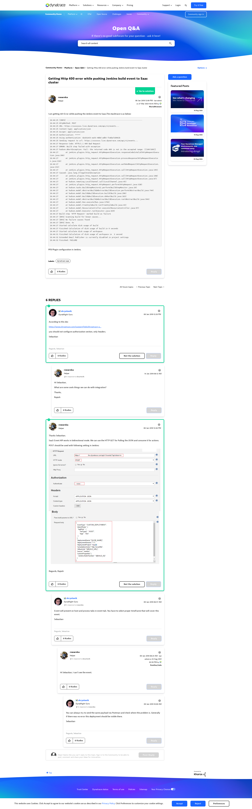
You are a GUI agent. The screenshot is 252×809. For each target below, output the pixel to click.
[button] (179, 804)
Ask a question (180, 77)
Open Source (102, 14)
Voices (129, 14)
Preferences (219, 803)
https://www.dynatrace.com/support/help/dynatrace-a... (75, 327)
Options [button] (201, 68)
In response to (75, 377)
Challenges (116, 14)
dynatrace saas (63, 261)
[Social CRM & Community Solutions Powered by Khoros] (200, 773)
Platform (71, 14)
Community (142, 14)
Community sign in (196, 14)
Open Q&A (79, 68)
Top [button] (50, 773)
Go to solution (146, 91)
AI (81, 14)
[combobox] (126, 43)
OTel (89, 14)
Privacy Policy (108, 803)
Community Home (53, 14)
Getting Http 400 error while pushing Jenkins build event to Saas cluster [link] (117, 68)
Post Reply (149, 755)
